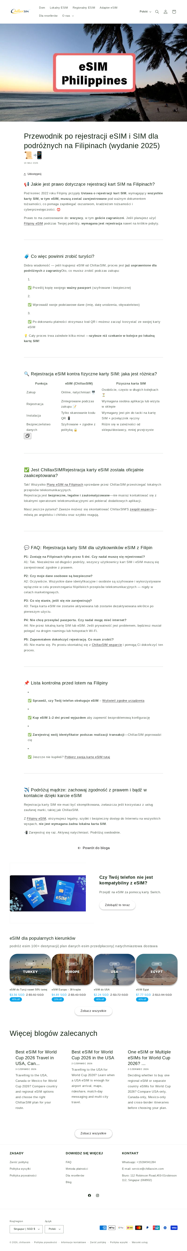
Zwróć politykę (19, 1162)
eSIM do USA (102, 989)
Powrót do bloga (96, 848)
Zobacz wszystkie (94, 1010)
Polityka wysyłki (20, 1168)
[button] (67, 16)
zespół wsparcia (142, 509)
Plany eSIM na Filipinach (65, 484)
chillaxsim (24, 1242)
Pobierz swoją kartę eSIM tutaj (87, 757)
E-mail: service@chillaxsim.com (143, 1168)
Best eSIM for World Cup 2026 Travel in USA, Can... (36, 1057)
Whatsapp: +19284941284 (139, 1162)
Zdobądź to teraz (117, 905)
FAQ (69, 1162)
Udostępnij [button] (34, 173)
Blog (69, 1182)
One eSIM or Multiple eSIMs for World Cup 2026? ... (149, 1057)
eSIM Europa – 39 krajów (66, 989)
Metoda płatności (77, 1168)
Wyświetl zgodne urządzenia (123, 700)
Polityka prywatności (23, 1175)
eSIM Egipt (142, 989)
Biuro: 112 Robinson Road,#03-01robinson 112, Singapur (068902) (149, 1178)
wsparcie (107, 645)
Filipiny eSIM (33, 223)
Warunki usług (140, 1242)
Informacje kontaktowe (73, 1242)
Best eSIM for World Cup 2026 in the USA (93, 1054)
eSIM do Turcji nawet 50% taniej (28, 989)
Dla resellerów (75, 1175)
